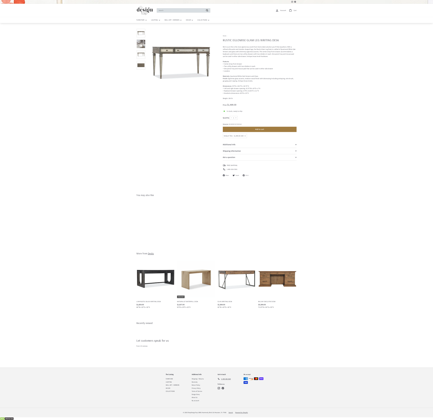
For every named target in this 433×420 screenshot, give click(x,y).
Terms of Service (197, 391)
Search (231, 412)
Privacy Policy (196, 388)
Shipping (225, 124)
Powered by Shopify (241, 412)
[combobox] (183, 10)
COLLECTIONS (202, 20)
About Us (194, 397)
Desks (151, 253)
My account (195, 401)
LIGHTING (154, 20)
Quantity (226, 118)
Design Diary (196, 394)
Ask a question (229, 157)
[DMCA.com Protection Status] (216, 418)
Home (224, 36)
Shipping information (232, 151)
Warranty (195, 382)
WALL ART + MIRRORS (172, 20)
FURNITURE (140, 20)
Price (225, 105)
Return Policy (196, 385)
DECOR (188, 20)
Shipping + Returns (198, 379)
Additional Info (229, 144)
